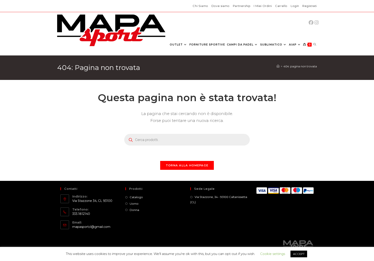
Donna (134, 210)
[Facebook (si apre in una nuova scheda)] (312, 22)
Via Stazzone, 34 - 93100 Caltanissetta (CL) (218, 199)
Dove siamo (220, 6)
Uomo (134, 203)
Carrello (281, 6)
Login (295, 6)
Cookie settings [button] (272, 254)
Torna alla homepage (187, 165)
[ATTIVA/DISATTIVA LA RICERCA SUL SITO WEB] (315, 44)
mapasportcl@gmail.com (91, 227)
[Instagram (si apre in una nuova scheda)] (316, 22)
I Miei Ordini (263, 6)
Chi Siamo (200, 6)
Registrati (309, 6)
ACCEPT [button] (299, 254)
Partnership (242, 6)
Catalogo (136, 197)
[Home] (278, 66)
